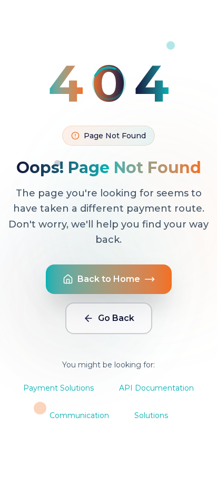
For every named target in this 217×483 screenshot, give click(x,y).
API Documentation (156, 388)
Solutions (151, 415)
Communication (79, 415)
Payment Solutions (58, 388)
